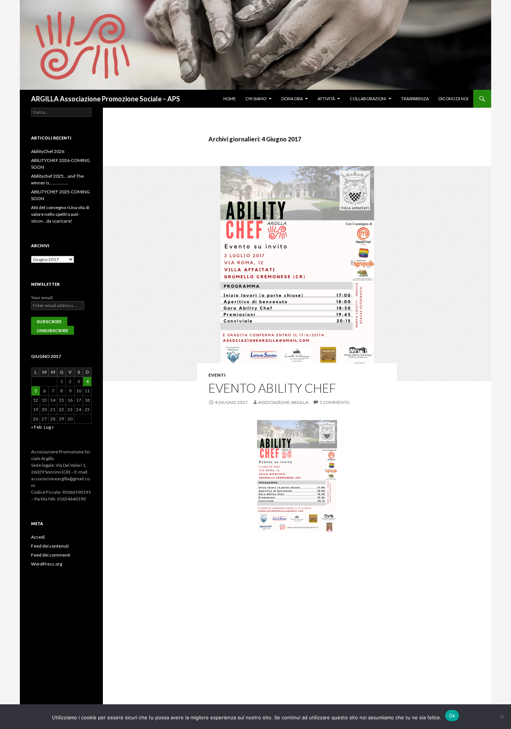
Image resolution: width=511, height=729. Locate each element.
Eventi (217, 375)
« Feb (36, 427)
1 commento (334, 402)
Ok (452, 716)
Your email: (42, 297)
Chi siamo (255, 98)
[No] (501, 716)
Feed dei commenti (50, 555)
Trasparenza (415, 98)
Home (229, 98)
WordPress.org (46, 564)
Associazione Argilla (283, 402)
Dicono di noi (453, 98)
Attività (326, 98)
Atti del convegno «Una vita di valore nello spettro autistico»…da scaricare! (60, 214)
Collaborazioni (368, 98)
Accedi (38, 537)
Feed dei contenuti (50, 546)
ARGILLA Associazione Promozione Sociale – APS (105, 99)
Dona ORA (292, 98)
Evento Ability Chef (272, 387)
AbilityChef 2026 (47, 151)
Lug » (49, 427)
